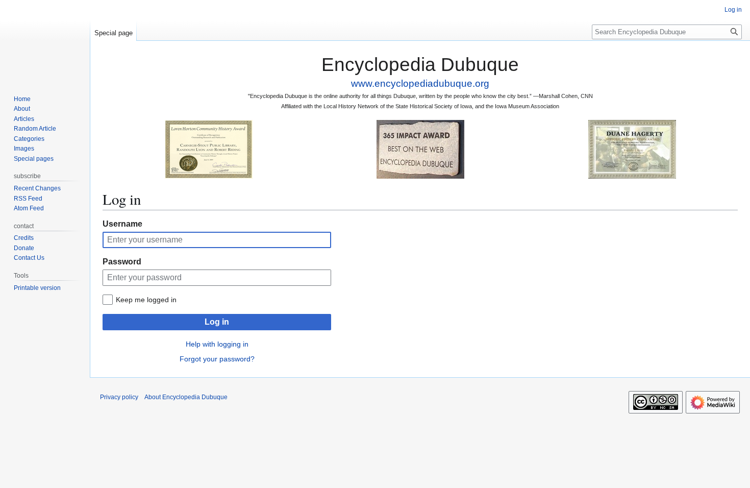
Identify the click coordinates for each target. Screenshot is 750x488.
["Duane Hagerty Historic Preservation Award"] (632, 149)
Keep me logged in (146, 300)
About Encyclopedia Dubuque (186, 397)
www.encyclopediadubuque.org (420, 83)
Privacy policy (119, 397)
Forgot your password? (217, 359)
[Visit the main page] (45, 41)
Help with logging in (217, 344)
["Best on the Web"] (420, 149)
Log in (217, 322)
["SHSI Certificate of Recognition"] (209, 149)
